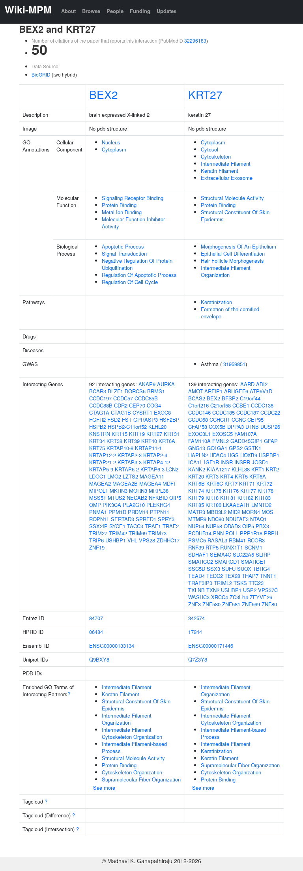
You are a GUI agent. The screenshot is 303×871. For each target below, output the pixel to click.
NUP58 (214, 526)
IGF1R (211, 462)
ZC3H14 (239, 597)
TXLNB (196, 590)
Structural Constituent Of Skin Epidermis (235, 215)
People (115, 11)
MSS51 (97, 497)
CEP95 (255, 419)
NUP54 (196, 526)
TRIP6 (96, 540)
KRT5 (241, 476)
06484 (96, 631)
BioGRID (41, 74)
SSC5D (196, 568)
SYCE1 (117, 526)
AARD (247, 384)
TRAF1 (153, 526)
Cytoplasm (114, 149)
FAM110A (199, 441)
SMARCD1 (227, 561)
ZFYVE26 (261, 597)
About (68, 11)
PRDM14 (138, 512)
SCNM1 (253, 547)
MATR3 (196, 512)
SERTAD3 (122, 519)
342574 (196, 618)
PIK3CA (112, 504)
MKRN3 (118, 490)
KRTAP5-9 (101, 469)
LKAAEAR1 (236, 504)
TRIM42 (118, 533)
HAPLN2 (198, 455)
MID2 (234, 512)
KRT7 (231, 483)
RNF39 (196, 547)
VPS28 (147, 540)
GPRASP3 (145, 419)
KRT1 (257, 469)
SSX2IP (98, 526)
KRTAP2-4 (155, 455)
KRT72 (264, 483)
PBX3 (262, 526)
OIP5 (175, 497)
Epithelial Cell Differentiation (233, 253)
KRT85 (196, 504)
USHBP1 (115, 540)
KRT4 (226, 476)
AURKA (166, 384)
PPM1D (117, 512)
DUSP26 (270, 426)
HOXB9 (248, 455)
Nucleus (111, 142)
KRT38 (114, 441)
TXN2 (212, 590)
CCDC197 (100, 398)
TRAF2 (171, 526)
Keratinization (216, 302)
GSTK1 (252, 448)
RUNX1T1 (231, 547)
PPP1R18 (251, 533)
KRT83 (263, 497)
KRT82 (245, 497)
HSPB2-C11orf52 (127, 426)
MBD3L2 (216, 512)
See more (104, 787)
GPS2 (236, 448)
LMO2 (114, 476)
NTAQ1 (258, 519)
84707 (96, 618)
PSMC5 (197, 540)
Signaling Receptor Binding (132, 198)
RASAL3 (217, 540)
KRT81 (228, 497)
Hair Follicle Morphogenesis (232, 260)
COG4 (154, 405)
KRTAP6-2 (127, 469)
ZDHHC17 (168, 540)
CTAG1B (121, 412)
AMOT (195, 391)
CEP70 (137, 405)
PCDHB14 (199, 533)
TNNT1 (268, 575)
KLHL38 (241, 469)
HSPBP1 (269, 455)
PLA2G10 (134, 504)
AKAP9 (146, 384)
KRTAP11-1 (148, 448)
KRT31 (172, 433)
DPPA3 (235, 426)
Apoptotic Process (123, 246)
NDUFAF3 (237, 519)
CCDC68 (198, 419)
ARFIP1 (213, 391)
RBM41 (237, 540)
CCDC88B (100, 405)
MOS (267, 512)
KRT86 (213, 504)
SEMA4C (220, 554)
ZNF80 (269, 604)
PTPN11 (159, 512)
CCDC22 (270, 412)
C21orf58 (220, 405)
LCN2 (172, 469)
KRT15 (119, 433)
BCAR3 (97, 391)
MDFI (169, 483)
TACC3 (135, 526)
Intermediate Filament (226, 163)
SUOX (244, 568)
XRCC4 (219, 597)
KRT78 (265, 490)
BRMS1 (156, 391)
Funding (140, 11)
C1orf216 (198, 405)
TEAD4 (196, 575)
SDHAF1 (198, 554)
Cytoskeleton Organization (132, 772)
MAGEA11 (152, 476)
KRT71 (247, 483)
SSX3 (213, 568)
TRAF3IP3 (200, 583)
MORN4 (251, 512)
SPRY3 (166, 519)
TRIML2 (223, 583)
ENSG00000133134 (111, 645)
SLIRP (263, 554)
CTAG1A (99, 412)
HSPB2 (97, 426)
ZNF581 (231, 604)
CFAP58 (197, 426)
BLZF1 (115, 391)
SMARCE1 (253, 561)
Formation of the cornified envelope (230, 312)
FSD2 (113, 419)
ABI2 (261, 384)
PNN (218, 533)
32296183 (195, 40)
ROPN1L (99, 519)
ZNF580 (211, 604)
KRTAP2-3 (130, 455)
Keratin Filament (219, 170)
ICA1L (195, 462)
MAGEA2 (100, 483)
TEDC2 (214, 575)
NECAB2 (137, 497)
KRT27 (205, 94)
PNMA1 (98, 512)
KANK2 (196, 469)
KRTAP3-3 (130, 462)
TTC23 (256, 583)
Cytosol (209, 149)
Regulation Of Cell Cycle (130, 282)
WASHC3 (198, 597)
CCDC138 (262, 405)
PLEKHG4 (158, 504)
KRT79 (196, 497)
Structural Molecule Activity (232, 198)
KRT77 (248, 490)
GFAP (271, 441)
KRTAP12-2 (102, 455)
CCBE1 (240, 405)
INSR (227, 462)
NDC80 (216, 519)
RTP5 (212, 547)
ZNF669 (251, 604)
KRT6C (214, 483)
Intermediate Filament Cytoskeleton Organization (132, 733)
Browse (91, 11)
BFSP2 (230, 398)
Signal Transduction (124, 253)
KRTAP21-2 (102, 462)
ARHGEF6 (236, 391)
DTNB (252, 426)
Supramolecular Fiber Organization (141, 779)
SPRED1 (146, 519)
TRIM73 (157, 533)
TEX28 (232, 575)
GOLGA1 (217, 448)
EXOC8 (162, 412)
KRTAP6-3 (152, 469)
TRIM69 (138, 533)
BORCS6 (135, 391)
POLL (231, 533)
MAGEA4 (150, 483)
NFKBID (158, 497)
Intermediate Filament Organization (226, 271)
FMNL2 (220, 441)
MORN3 (138, 490)
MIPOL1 (98, 490)
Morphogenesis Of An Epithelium (238, 246)
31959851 (234, 364)
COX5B (217, 426)
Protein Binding (119, 205)
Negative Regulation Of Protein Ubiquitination (137, 264)
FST (127, 419)
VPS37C (268, 590)
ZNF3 (194, 604)
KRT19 (137, 433)
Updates (166, 11)
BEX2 (103, 94)
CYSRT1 (142, 412)
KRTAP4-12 (156, 462)
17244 (195, 631)
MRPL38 (158, 490)
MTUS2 (116, 497)
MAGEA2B (125, 483)
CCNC (239, 419)
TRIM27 (98, 533)
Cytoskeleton (216, 156)
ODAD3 (232, 526)
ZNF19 (97, 547)
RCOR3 (256, 540)
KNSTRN (99, 433)
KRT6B (196, 483)
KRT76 (231, 490)
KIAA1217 (218, 469)
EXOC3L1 (199, 433)
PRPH (271, 533)
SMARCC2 (200, 561)
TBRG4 (261, 568)
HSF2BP (169, 419)
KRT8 (212, 497)
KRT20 (196, 476)
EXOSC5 (222, 433)
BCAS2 (196, 398)
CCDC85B (146, 398)
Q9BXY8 (99, 659)
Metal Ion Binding (122, 212)
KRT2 (272, 469)
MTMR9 (197, 519)
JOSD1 (260, 462)
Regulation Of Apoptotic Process (139, 274)
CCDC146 (199, 412)
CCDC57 (123, 398)
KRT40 (149, 441)
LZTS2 (130, 476)
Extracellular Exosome (226, 177)
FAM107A (245, 433)
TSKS (240, 583)
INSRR (242, 462)
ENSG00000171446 (210, 645)
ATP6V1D (261, 391)
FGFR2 (97, 419)
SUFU (229, 568)
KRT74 (196, 490)
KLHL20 (157, 426)
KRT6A (167, 441)
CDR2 (120, 405)
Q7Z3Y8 (197, 659)
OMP (95, 504)
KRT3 (212, 476)
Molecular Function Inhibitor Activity (133, 222)
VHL (132, 540)
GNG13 (196, 448)
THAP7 (250, 575)
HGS (233, 455)
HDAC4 (217, 455)
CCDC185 (223, 412)
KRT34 (97, 441)
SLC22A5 (243, 554)
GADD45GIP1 (246, 441)
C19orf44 (250, 398)
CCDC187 (247, 412)
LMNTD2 (261, 504)
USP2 (249, 590)
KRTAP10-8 (120, 448)
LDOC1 (97, 476)
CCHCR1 (219, 419)
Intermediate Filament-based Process (134, 747)
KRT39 (132, 441)
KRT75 (97, 448)
